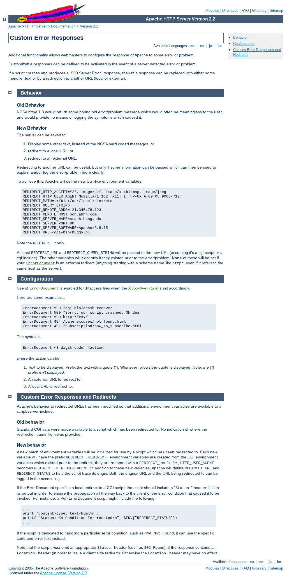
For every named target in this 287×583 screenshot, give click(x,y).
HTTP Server (36, 26)
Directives (230, 10)
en (192, 46)
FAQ (245, 10)
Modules (212, 10)
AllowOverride (143, 288)
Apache (14, 26)
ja (210, 46)
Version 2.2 (89, 26)
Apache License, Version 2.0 (63, 573)
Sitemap (276, 10)
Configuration (243, 44)
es (202, 46)
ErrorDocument (40, 263)
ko (219, 46)
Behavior (240, 37)
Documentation (63, 26)
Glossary (259, 10)
